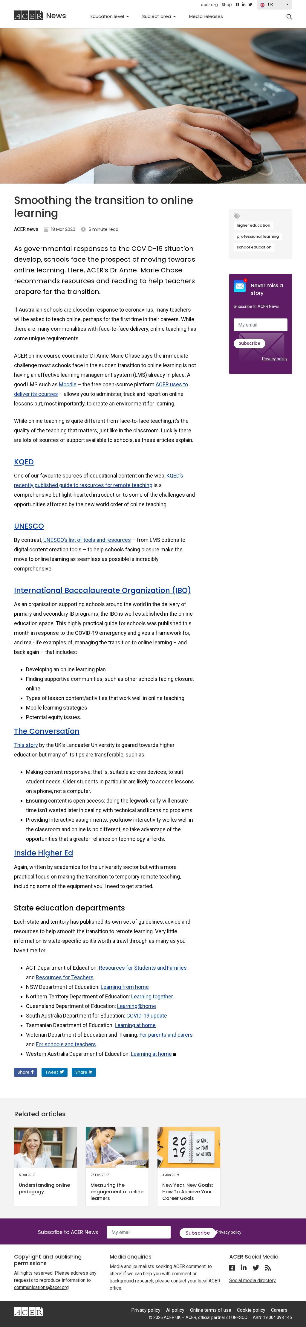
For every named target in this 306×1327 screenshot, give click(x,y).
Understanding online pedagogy (44, 1188)
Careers (279, 1310)
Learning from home (125, 987)
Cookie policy (251, 1310)
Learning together (152, 996)
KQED (24, 462)
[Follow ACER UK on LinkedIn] (243, 5)
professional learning (258, 236)
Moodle (67, 384)
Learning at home (135, 1025)
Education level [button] (108, 16)
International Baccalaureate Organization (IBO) (102, 590)
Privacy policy (274, 358)
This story (26, 745)
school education (254, 247)
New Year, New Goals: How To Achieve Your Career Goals (187, 1192)
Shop (227, 4)
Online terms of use (210, 1310)
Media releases (209, 16)
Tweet (51, 1072)
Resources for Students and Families (143, 968)
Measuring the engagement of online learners (117, 1192)
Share (24, 1072)
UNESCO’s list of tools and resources (87, 540)
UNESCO (29, 526)
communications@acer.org (41, 1287)
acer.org (209, 4)
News (56, 15)
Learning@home (136, 1006)
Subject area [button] (157, 16)
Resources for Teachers (65, 977)
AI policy (175, 1310)
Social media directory (252, 1280)
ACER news (26, 229)
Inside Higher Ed (43, 853)
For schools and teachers (66, 1044)
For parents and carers (166, 1035)
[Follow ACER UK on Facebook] (237, 5)
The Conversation (46, 731)
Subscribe (249, 343)
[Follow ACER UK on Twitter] (250, 5)
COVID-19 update (146, 1015)
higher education (253, 225)
